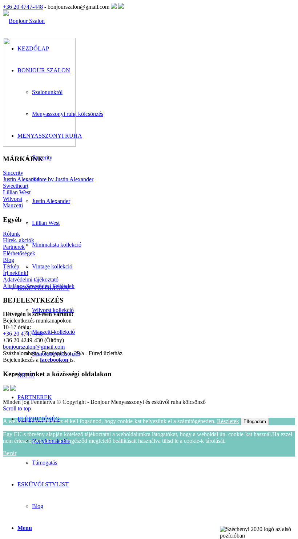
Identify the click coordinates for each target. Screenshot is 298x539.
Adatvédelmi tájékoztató (31, 279)
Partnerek (14, 247)
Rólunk (11, 234)
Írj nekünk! (15, 273)
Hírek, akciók (18, 240)
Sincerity (13, 173)
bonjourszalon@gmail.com (34, 347)
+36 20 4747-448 (23, 7)
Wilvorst (12, 199)
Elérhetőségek (19, 253)
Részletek (228, 421)
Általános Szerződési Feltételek (38, 286)
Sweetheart (15, 186)
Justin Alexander (22, 179)
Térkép (11, 266)
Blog (37, 506)
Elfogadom (254, 421)
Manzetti (13, 205)
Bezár (9, 453)
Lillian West (17, 192)
